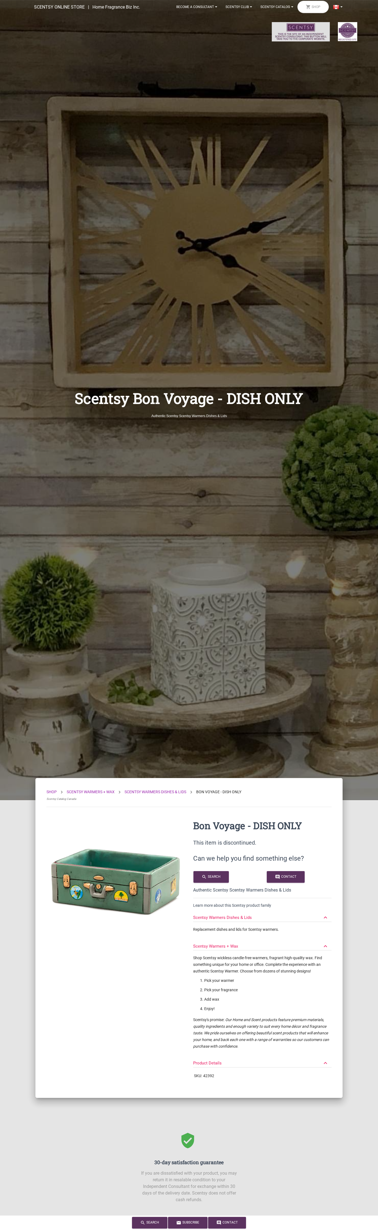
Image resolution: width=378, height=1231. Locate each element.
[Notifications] (338, 7)
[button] (262, 915)
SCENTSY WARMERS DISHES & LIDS (155, 792)
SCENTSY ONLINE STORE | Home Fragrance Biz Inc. (87, 7)
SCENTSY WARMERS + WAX (91, 792)
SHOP (51, 792)
